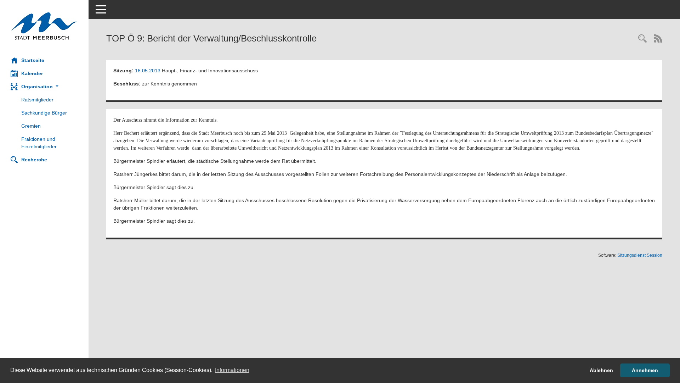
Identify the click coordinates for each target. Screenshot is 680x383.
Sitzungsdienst (639, 255)
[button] (44, 86)
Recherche (34, 159)
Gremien (31, 126)
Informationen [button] (232, 370)
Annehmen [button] (645, 370)
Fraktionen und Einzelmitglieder (39, 142)
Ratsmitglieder (37, 99)
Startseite (32, 60)
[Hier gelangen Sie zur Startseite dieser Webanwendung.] (44, 26)
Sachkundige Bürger (44, 113)
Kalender (32, 73)
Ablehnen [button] (601, 370)
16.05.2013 (147, 70)
